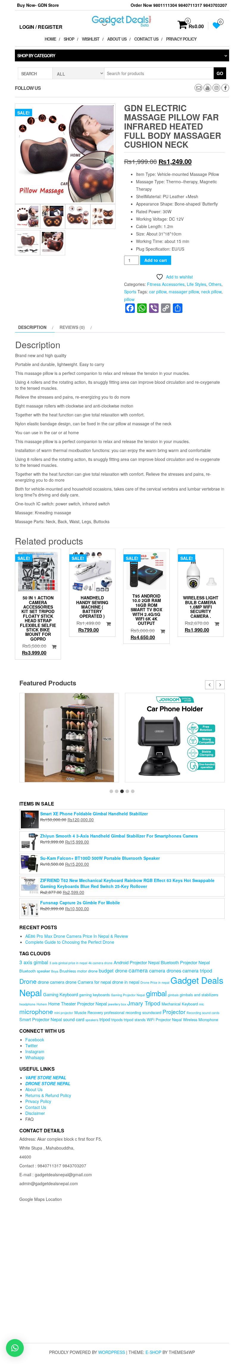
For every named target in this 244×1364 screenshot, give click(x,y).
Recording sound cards (203, 1012)
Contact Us (146, 39)
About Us (116, 39)
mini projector (63, 1012)
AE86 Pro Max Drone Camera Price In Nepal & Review (76, 936)
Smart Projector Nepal (40, 1019)
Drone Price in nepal (154, 982)
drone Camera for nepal (88, 982)
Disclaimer (35, 1113)
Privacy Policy (181, 39)
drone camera (51, 982)
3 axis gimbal (33, 962)
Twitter (31, 1045)
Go (220, 73)
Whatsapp (34, 1057)
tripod (104, 1019)
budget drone (113, 970)
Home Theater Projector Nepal (77, 1003)
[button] (220, 684)
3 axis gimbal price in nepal (68, 963)
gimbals (173, 995)
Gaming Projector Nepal (128, 995)
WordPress (111, 1352)
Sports (130, 292)
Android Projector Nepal (136, 962)
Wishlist (90, 39)
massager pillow (184, 292)
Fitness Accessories (165, 284)
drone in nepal (125, 982)
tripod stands (135, 1019)
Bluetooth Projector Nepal (185, 962)
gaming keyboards (94, 994)
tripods (117, 1019)
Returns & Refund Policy (48, 1095)
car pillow (157, 292)
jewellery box (117, 1004)
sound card (73, 1019)
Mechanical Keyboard (180, 1004)
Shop (69, 39)
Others (215, 284)
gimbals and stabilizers (199, 994)
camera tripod (197, 970)
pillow (129, 299)
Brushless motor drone (79, 971)
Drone (28, 981)
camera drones (165, 970)
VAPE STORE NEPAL (45, 1077)
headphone (27, 1004)
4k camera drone (100, 963)
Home (50, 39)
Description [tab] (32, 327)
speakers (91, 1020)
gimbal (156, 993)
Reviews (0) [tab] (72, 327)
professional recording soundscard (132, 1012)
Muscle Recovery (88, 1012)
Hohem (42, 1004)
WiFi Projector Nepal (164, 1019)
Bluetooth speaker (34, 971)
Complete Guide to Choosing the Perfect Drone (69, 942)
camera (138, 970)
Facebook (34, 1040)
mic (201, 1004)
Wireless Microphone (200, 1019)
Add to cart (155, 260)
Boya (54, 971)
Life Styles (196, 284)
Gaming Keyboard (60, 994)
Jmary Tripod (143, 1003)
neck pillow (211, 292)
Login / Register (40, 26)
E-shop (153, 1352)
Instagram (34, 1051)
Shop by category (36, 55)
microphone (36, 1011)
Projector (173, 1012)
